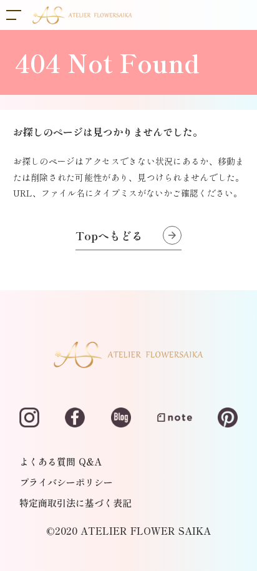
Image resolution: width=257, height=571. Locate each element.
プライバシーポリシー (66, 482)
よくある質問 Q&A (60, 461)
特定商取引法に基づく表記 (75, 502)
